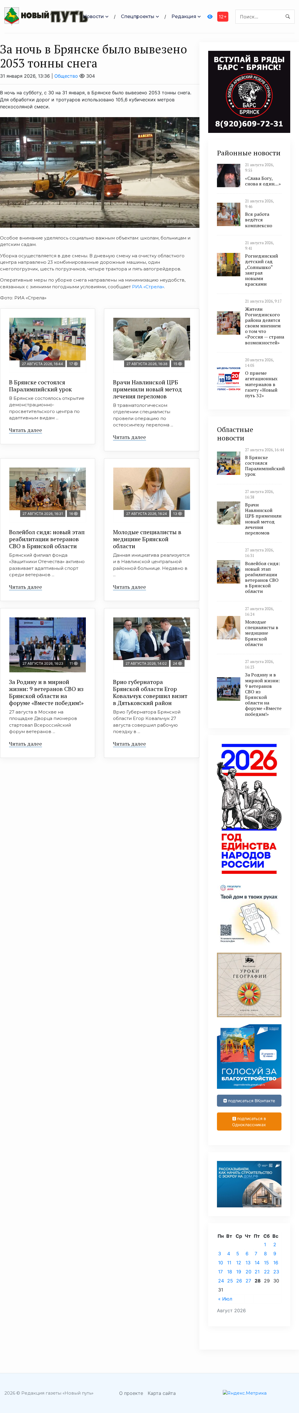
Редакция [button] (183, 16)
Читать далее (25, 429)
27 (248, 1281)
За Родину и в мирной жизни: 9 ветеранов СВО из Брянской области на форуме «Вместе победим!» (46, 692)
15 (266, 1263)
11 (229, 1263)
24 (221, 1281)
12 (238, 1263)
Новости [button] (93, 16)
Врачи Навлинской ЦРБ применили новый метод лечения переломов (147, 389)
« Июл (225, 1299)
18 (229, 1272)
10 (220, 1263)
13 (248, 1263)
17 (220, 1272)
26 (239, 1281)
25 (230, 1281)
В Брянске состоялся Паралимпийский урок (40, 385)
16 (275, 1263)
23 (276, 1272)
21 (257, 1272)
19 (238, 1272)
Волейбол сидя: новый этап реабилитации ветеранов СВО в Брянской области (47, 539)
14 (257, 1263)
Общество (66, 76)
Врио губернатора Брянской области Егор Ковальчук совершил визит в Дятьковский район (150, 692)
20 (248, 1272)
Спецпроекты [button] (137, 16)
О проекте (131, 1393)
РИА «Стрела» (148, 286)
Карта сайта (162, 1393)
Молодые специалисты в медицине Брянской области (147, 539)
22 (267, 1272)
